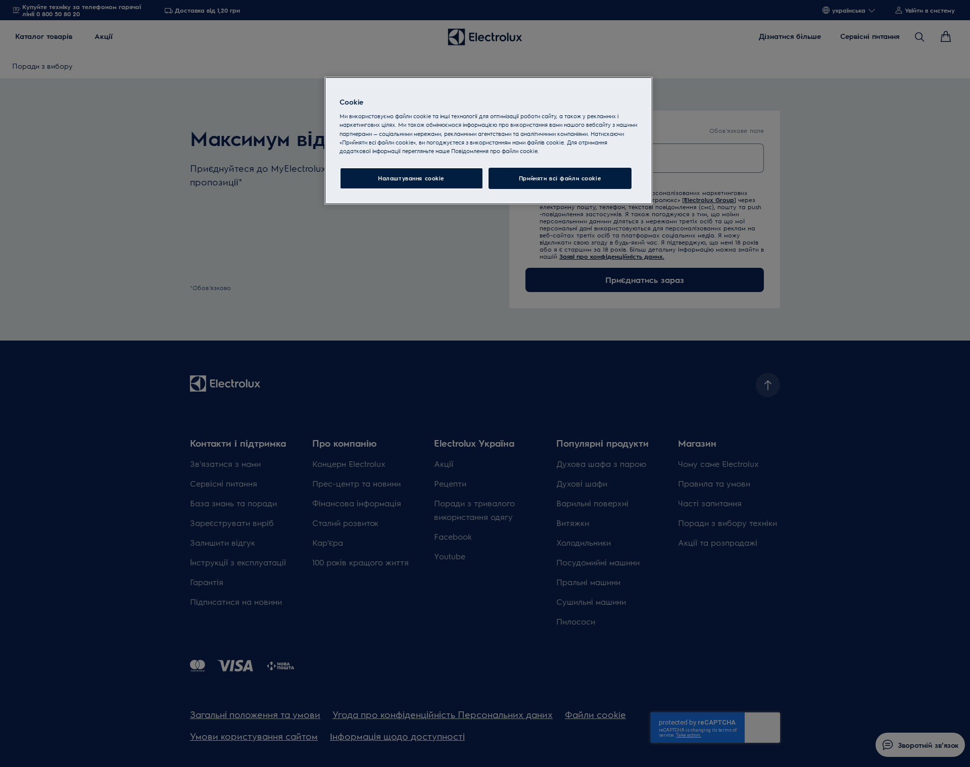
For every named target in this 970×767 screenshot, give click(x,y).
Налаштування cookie (411, 178)
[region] (488, 141)
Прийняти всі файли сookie (560, 178)
